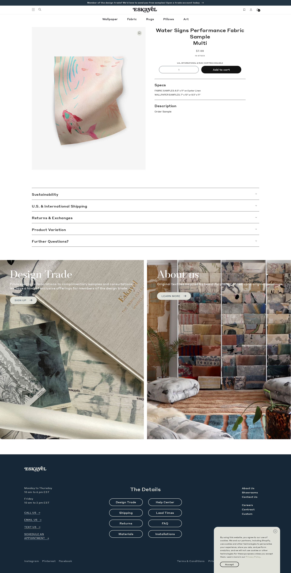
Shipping (126, 512)
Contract (248, 509)
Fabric (132, 19)
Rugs (150, 19)
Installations (165, 534)
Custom (247, 513)
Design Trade (126, 502)
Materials (126, 534)
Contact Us (250, 496)
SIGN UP (20, 300)
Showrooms (250, 492)
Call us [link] (30, 512)
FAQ (165, 523)
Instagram (31, 561)
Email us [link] (30, 519)
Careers (247, 505)
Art (186, 19)
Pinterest (48, 561)
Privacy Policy (253, 557)
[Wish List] (244, 9)
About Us (248, 488)
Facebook (65, 561)
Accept (229, 564)
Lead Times (165, 512)
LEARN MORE (171, 296)
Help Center (165, 502)
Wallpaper (110, 19)
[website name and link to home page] (145, 9)
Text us (30, 527)
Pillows (169, 19)
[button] (33, 9)
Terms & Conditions (191, 561)
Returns (126, 523)
